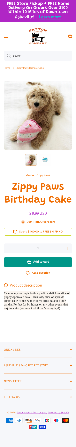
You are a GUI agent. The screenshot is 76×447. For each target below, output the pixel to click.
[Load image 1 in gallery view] (31, 160)
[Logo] (38, 36)
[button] (70, 36)
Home (7, 68)
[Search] (7, 56)
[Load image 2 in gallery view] (45, 160)
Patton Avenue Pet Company (32, 412)
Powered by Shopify (58, 412)
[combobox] (38, 56)
